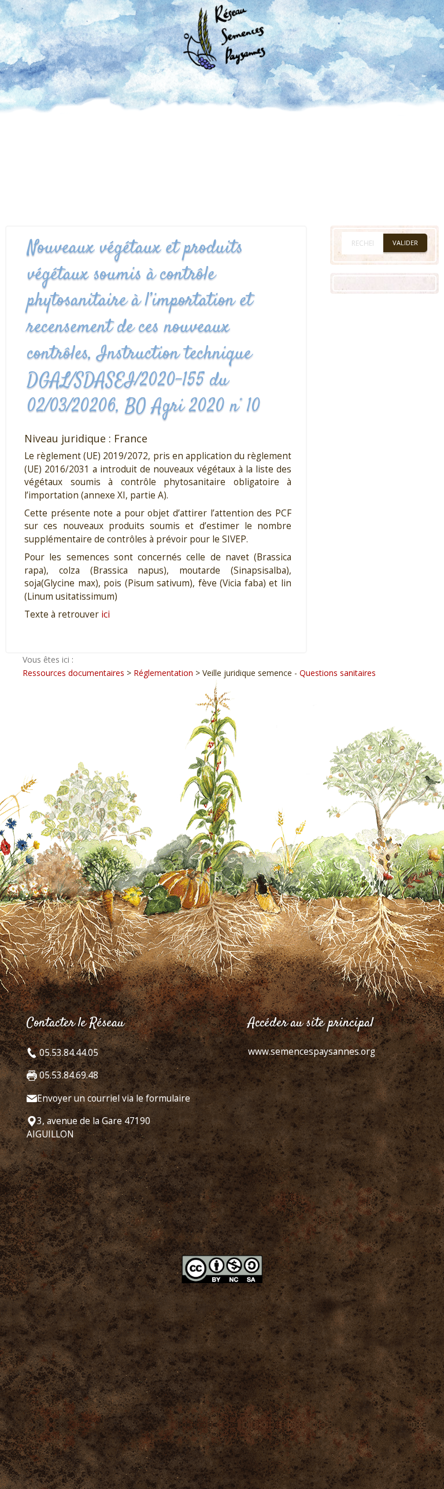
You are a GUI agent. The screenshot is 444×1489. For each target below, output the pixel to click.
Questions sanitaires (337, 672)
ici (105, 614)
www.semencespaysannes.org (311, 1051)
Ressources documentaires (73, 672)
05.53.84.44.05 (67, 1053)
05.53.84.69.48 (67, 1075)
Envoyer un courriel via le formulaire (113, 1098)
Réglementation (163, 672)
